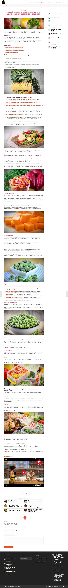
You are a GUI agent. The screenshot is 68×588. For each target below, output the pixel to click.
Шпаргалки (23, 10)
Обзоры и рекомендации (11, 586)
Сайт (17, 534)
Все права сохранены (17, 586)
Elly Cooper (26, 491)
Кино (42, 558)
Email (17, 530)
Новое (46, 558)
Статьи (25, 493)
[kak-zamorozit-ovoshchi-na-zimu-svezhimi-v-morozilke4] (24, 23)
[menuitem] (37, 2)
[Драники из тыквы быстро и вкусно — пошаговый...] (67, 294)
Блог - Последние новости (8, 5)
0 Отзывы (20, 491)
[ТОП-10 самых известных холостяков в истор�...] (1, 294)
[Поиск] (66, 2)
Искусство (38, 558)
